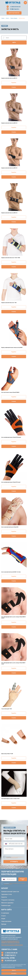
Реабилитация (5, 905)
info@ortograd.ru (14, 9)
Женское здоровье (7, 903)
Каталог (7, 18)
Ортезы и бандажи (14, 18)
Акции (3, 918)
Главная (2, 18)
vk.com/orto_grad (10, 960)
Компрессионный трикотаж (10, 891)
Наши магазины (6, 921)
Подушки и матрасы (7, 900)
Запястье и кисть (22, 18)
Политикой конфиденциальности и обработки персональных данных (15, 857)
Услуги (3, 916)
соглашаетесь (19, 965)
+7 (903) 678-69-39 (15, 6)
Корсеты (4, 897)
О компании (5, 913)
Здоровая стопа (6, 894)
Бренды (3, 924)
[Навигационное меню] (25, 2)
